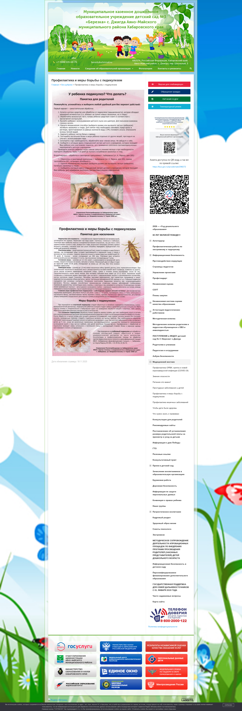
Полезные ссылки (162, 454)
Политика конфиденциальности (162, 626)
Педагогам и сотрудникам (165, 350)
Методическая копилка (164, 318)
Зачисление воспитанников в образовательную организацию (168, 472)
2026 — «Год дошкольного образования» (166, 227)
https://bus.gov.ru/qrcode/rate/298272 (169, 167)
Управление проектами (164, 272)
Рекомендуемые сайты (164, 425)
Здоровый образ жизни (164, 523)
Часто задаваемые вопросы (167, 596)
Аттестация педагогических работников (166, 311)
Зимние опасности (161, 376)
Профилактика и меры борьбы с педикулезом (167, 395)
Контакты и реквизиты (169, 68)
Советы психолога (162, 529)
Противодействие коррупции (167, 261)
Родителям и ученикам (164, 345)
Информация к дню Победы (166, 443)
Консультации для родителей (167, 419)
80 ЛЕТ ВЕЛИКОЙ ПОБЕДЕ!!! (167, 235)
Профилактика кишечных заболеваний (170, 402)
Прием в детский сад (163, 466)
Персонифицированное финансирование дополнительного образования (170, 575)
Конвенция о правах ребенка (167, 500)
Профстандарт (160, 278)
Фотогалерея (145, 68)
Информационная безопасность (168, 255)
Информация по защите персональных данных (164, 493)
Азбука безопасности (163, 356)
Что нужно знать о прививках (166, 414)
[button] (190, 68)
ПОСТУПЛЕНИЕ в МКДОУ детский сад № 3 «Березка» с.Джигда (169, 337)
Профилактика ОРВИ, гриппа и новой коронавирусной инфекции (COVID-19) (171, 369)
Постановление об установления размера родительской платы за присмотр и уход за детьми (169, 434)
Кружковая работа (162, 480)
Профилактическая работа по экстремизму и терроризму (167, 248)
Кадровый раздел (162, 517)
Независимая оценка (163, 284)
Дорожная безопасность (165, 486)
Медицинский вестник (164, 362)
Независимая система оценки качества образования (167, 302)
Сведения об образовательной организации (108, 68)
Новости (75, 68)
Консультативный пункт (164, 460)
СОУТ (155, 290)
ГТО (155, 448)
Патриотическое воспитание (167, 512)
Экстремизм (159, 535)
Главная (61, 68)
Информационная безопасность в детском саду (169, 565)
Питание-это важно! (162, 382)
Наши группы (159, 506)
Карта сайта (159, 602)
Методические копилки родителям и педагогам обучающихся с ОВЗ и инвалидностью (171, 327)
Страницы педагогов (163, 267)
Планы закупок (160, 295)
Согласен (228, 705)
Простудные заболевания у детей (168, 388)
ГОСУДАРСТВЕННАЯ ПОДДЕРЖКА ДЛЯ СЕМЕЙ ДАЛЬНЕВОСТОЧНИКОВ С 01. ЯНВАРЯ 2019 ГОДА (171, 587)
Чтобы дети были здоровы (165, 408)
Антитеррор (159, 241)
